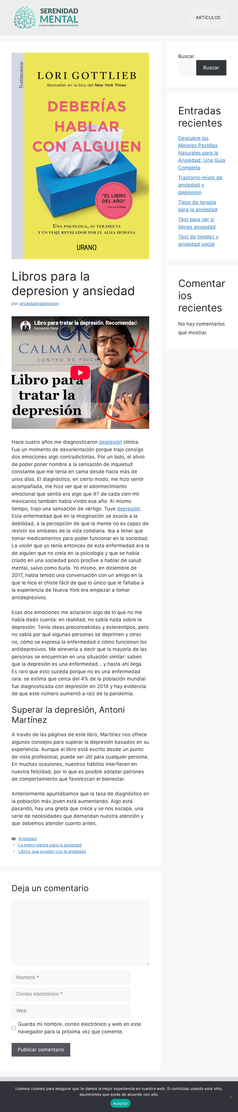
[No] (231, 1097)
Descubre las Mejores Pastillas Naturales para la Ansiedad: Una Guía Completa (201, 153)
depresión (110, 442)
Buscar (186, 56)
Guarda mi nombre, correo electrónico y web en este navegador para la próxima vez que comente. (79, 1028)
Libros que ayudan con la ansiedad (52, 851)
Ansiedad (27, 838)
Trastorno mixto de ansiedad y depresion (200, 185)
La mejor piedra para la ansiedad (50, 844)
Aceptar (120, 1103)
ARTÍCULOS (208, 17)
